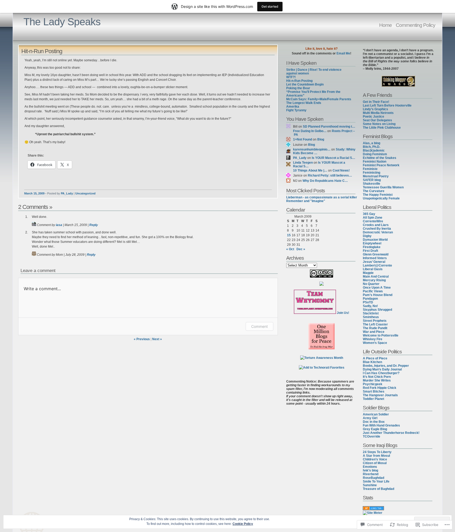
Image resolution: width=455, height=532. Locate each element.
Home (385, 25)
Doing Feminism (375, 154)
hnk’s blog (370, 470)
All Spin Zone (372, 217)
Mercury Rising (374, 280)
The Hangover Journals (380, 395)
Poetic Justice (373, 116)
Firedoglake (371, 247)
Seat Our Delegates (377, 120)
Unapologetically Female (381, 198)
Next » (157, 339)
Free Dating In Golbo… (310, 131)
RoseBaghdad (373, 478)
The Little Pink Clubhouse (382, 127)
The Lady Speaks (62, 21)
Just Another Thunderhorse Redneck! (391, 433)
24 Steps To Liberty (377, 452)
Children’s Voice (375, 459)
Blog (320, 139)
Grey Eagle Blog (375, 429)
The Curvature (373, 191)
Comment (259, 326)
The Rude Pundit (375, 328)
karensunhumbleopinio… (311, 149)
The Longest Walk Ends (303, 103)
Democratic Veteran (378, 232)
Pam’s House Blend (377, 295)
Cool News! (341, 170)
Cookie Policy (243, 524)
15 (289, 235)
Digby (367, 236)
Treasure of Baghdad (378, 489)
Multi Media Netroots (378, 113)
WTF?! (291, 77)
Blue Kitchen (372, 362)
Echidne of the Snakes (379, 158)
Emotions (370, 467)
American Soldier (376, 414)
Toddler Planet (373, 399)
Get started (269, 6)
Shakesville (371, 183)
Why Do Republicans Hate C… (325, 181)
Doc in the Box (374, 422)
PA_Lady (67, 193)
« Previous (142, 339)
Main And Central (376, 276)
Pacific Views (373, 291)
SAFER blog (372, 180)
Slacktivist (371, 313)
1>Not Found (302, 139)
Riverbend (370, 474)
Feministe (370, 169)
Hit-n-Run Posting (299, 81)
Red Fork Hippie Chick (379, 388)
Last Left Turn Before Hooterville (387, 105)
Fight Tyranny (296, 110)
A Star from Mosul (376, 456)
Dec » (300, 249)
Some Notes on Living (379, 124)
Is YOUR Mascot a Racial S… (333, 158)
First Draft (370, 251)
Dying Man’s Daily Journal (382, 369)
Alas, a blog (371, 143)
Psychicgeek (372, 384)
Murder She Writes (377, 380)
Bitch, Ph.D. (371, 147)
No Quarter (371, 284)
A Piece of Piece (375, 358)
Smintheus (371, 317)
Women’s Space (375, 343)
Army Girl (370, 418)
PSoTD (368, 302)
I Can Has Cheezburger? (381, 373)
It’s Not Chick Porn (377, 377)
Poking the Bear (298, 88)
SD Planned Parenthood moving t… (329, 126)
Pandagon (370, 298)
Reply (93, 225)
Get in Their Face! (376, 102)
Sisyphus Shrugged (377, 310)
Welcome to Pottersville (380, 335)
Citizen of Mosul (375, 463)
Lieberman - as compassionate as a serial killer (321, 197)
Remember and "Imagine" (305, 201)
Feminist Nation (374, 161)
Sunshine (370, 485)
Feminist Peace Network (381, 165)
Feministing (371, 172)
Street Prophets (375, 321)
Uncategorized (85, 193)
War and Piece (373, 332)
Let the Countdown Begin (305, 84)
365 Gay (369, 214)
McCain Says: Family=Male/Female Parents (318, 99)
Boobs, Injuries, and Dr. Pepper (386, 366)
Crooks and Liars (376, 225)
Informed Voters (375, 258)
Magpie (368, 273)
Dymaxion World (375, 240)
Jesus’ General (374, 262)
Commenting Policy (415, 25)
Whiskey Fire (372, 339)
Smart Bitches (373, 391)
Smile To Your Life (376, 481)
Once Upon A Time (377, 287)
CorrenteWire (373, 221)
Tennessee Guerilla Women (383, 187)
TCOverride (371, 436)
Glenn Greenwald (375, 254)
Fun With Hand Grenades (381, 425)
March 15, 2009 (34, 193)
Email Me (343, 53)
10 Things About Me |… (310, 170)
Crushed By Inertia (377, 228)
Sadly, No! (370, 306)
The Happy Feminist (378, 195)
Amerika (292, 106)
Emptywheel (372, 243)
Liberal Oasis (373, 269)
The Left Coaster (375, 324)
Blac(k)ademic (374, 150)
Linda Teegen (303, 162)
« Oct (290, 249)
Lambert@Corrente (377, 265)
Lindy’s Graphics (375, 109)
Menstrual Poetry (376, 176)
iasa (59, 225)
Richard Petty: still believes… (330, 175)
